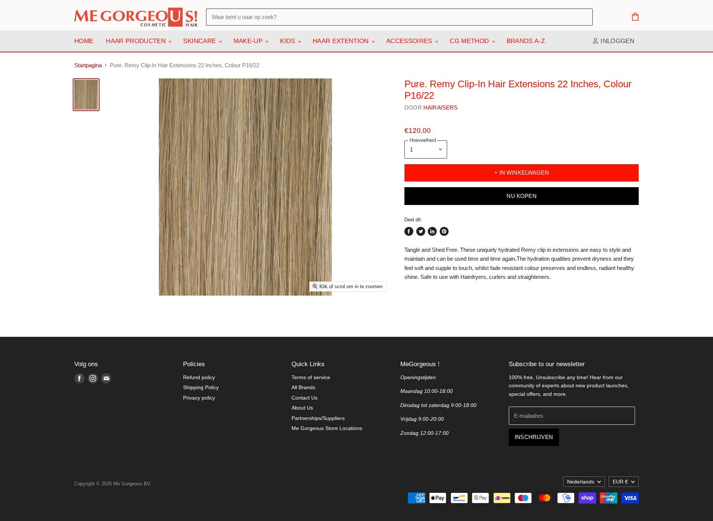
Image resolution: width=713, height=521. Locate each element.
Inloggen (616, 41)
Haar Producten (136, 41)
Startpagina (88, 65)
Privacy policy (199, 398)
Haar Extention (342, 41)
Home (83, 41)
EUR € (620, 482)
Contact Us (305, 398)
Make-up (249, 41)
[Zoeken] (583, 17)
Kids (288, 41)
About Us (302, 408)
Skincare (200, 41)
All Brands (303, 387)
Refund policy (199, 377)
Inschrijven (534, 437)
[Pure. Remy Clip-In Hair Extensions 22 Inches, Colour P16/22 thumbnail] (86, 94)
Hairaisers (440, 107)
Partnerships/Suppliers (318, 418)
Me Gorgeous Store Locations (327, 428)
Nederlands (580, 482)
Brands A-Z (526, 41)
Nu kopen (521, 196)
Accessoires (410, 41)
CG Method (470, 41)
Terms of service (311, 377)
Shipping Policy (201, 387)
